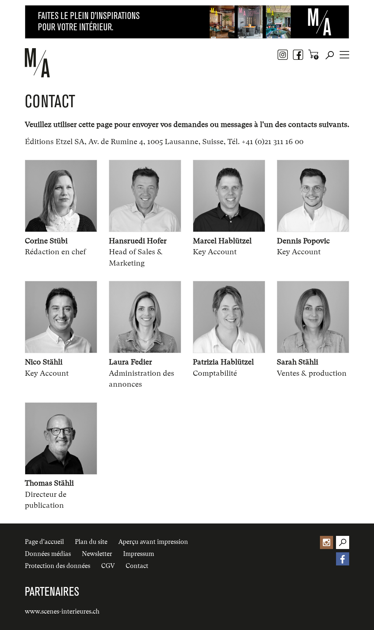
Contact (137, 565)
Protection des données (57, 565)
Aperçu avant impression (153, 541)
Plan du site (91, 541)
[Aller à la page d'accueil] (58, 62)
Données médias (48, 553)
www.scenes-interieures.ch (62, 611)
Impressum (138, 553)
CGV (108, 565)
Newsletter (97, 553)
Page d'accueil (44, 541)
